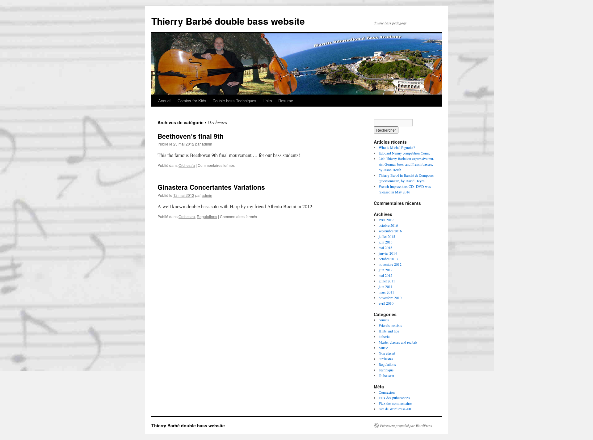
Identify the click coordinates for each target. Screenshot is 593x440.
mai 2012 (385, 275)
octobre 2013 (388, 258)
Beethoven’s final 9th (191, 136)
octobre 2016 (388, 225)
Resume (285, 101)
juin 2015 (386, 241)
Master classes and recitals (398, 342)
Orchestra (187, 165)
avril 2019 (386, 219)
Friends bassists (390, 325)
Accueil (164, 101)
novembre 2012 (390, 264)
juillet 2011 (387, 280)
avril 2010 (386, 303)
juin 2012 (386, 269)
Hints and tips (389, 330)
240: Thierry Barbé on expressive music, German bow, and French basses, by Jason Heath (406, 164)
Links (267, 101)
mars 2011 (386, 292)
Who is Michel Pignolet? (397, 147)
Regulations (207, 216)
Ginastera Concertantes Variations (211, 187)
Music (383, 347)
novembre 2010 (390, 297)
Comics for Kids (192, 101)
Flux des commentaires (395, 403)
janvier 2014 (388, 253)
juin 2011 (386, 286)
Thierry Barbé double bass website (228, 20)
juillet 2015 (387, 236)
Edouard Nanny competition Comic (404, 152)
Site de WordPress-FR (395, 408)
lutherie (384, 336)
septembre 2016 (390, 230)
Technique (386, 369)
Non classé (387, 353)
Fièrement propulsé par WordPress (406, 425)
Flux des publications (394, 397)
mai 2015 (385, 247)
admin (207, 143)
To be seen (386, 375)
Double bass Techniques (234, 101)
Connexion (387, 392)
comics (384, 319)
